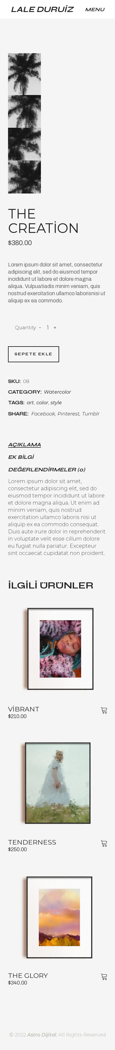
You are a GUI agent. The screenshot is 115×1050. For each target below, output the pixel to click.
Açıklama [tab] (24, 445)
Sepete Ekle (33, 354)
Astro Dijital (41, 1035)
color (42, 403)
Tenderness (32, 842)
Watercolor (57, 392)
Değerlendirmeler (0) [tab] (46, 470)
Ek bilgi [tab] (20, 457)
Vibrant (23, 709)
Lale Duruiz (42, 9)
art (30, 403)
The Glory (28, 975)
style (56, 403)
